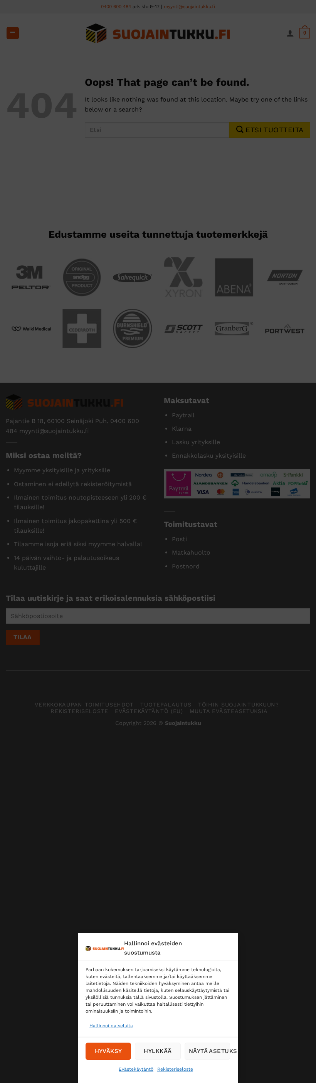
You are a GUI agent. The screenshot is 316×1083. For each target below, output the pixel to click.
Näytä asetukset (209, 1051)
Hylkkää (158, 1051)
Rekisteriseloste (175, 1069)
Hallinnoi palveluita (111, 1025)
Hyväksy (108, 1051)
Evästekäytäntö (136, 1069)
